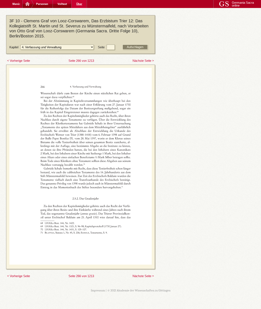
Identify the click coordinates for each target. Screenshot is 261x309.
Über (79, 4)
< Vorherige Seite (18, 60)
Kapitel (13, 47)
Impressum (98, 290)
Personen (42, 4)
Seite (101, 47)
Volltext (62, 4)
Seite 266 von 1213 (81, 60)
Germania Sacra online (243, 4)
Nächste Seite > (143, 60)
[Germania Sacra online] (27, 4)
